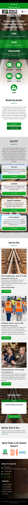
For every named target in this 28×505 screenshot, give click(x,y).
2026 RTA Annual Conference (14, 405)
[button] (14, 124)
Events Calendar (6, 487)
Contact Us (5, 494)
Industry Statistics (7, 489)
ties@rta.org (4, 434)
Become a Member (7, 491)
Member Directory (7, 484)
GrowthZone (15, 502)
